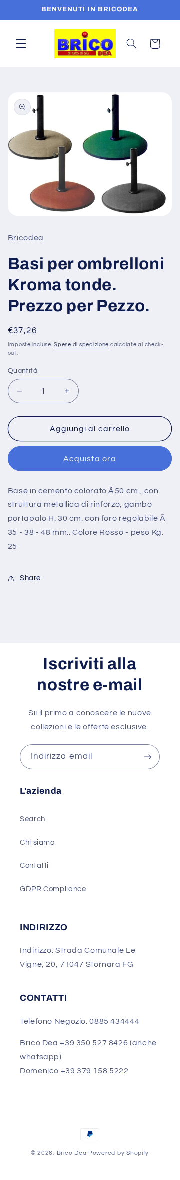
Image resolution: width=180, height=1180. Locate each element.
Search (33, 819)
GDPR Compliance (53, 889)
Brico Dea (72, 1153)
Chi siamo (37, 842)
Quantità (23, 370)
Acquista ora (90, 459)
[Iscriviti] (148, 756)
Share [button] (30, 578)
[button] (21, 43)
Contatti (34, 865)
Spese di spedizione (81, 344)
